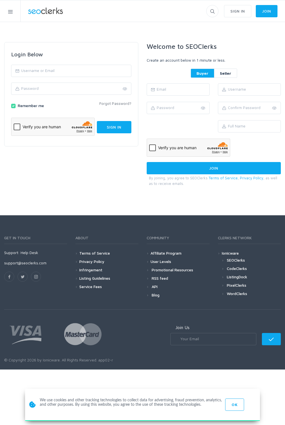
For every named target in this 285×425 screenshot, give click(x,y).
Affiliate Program (166, 253)
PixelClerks (236, 285)
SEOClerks (236, 260)
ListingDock (237, 276)
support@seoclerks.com (25, 262)
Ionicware (230, 253)
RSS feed (159, 278)
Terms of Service (223, 178)
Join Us (182, 327)
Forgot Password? (115, 103)
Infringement (90, 269)
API (154, 286)
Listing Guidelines (94, 278)
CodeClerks (237, 268)
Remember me (31, 105)
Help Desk (29, 252)
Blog (155, 295)
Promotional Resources (172, 269)
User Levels (161, 261)
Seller (225, 73)
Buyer (202, 73)
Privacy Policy (251, 178)
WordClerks (237, 293)
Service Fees (90, 286)
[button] (274, 108)
